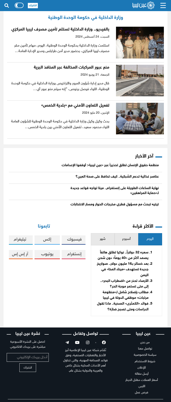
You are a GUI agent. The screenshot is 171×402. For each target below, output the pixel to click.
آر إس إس (20, 254)
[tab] (150, 239)
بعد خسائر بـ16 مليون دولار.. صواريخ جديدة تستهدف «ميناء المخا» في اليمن (123, 269)
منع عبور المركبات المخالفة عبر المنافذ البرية (71, 67)
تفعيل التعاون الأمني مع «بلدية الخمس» (75, 105)
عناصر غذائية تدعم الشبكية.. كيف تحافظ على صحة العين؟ (117, 177)
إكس (47, 239)
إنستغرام (74, 254)
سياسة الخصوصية (145, 355)
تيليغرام (20, 239)
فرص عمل (141, 392)
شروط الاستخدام (145, 361)
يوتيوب (47, 254)
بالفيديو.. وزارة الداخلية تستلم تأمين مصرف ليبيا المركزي (60, 29)
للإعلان (141, 368)
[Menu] (163, 5)
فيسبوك (74, 239)
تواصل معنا (145, 349)
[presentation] (150, 239)
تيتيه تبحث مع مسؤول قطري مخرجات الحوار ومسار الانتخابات (115, 204)
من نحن (145, 342)
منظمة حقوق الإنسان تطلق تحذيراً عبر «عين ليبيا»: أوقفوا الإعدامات (110, 165)
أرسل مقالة (142, 374)
